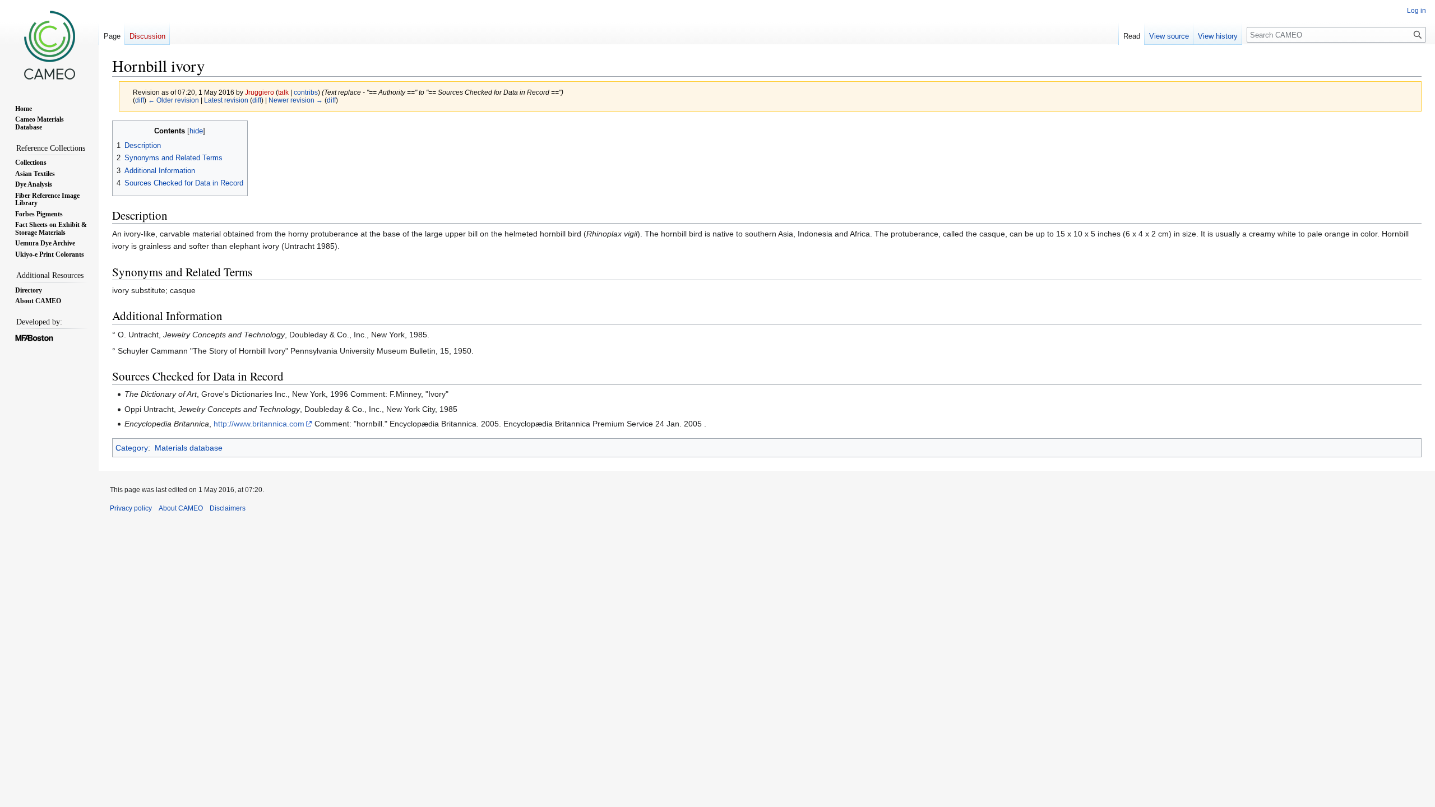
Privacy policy (131, 508)
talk (283, 92)
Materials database (189, 447)
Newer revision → (296, 100)
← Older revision (173, 100)
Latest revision (226, 100)
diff (139, 100)
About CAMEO (181, 508)
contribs (306, 92)
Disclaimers (228, 508)
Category (131, 447)
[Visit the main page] (49, 45)
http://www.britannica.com (259, 423)
